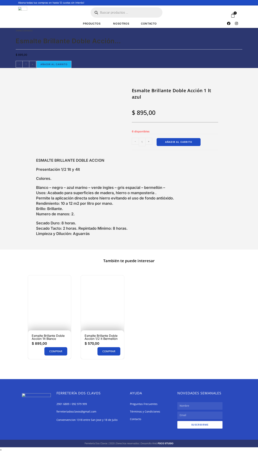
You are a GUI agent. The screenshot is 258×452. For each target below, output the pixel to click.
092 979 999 (79, 404)
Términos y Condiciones (145, 411)
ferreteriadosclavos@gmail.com (76, 411)
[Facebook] (228, 23)
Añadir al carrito (53, 64)
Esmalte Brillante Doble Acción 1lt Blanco (48, 337)
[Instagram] (236, 23)
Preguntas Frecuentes (144, 404)
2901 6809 (62, 404)
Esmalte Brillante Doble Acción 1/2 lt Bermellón (101, 337)
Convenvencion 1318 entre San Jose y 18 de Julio (86, 420)
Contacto (135, 419)
